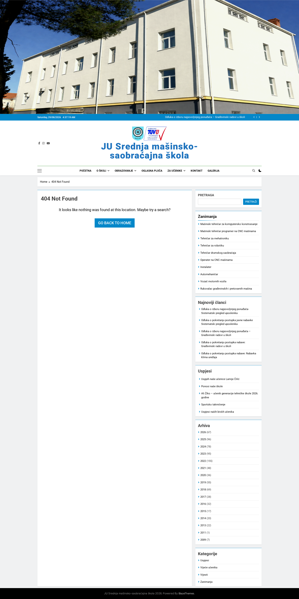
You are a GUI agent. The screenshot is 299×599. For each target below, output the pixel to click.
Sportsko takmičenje (213, 404)
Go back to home (114, 223)
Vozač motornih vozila (213, 281)
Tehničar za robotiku (212, 245)
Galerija (213, 170)
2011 (203, 532)
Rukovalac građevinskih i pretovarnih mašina (226, 288)
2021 (203, 468)
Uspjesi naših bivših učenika (217, 411)
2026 (203, 432)
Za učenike (174, 170)
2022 (203, 461)
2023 (203, 453)
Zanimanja (206, 581)
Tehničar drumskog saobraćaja (218, 252)
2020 (203, 475)
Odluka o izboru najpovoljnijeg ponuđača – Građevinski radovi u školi (205, 117)
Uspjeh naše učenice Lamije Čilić (220, 379)
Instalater (205, 267)
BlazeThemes (186, 593)
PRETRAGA (206, 195)
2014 (203, 518)
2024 (203, 446)
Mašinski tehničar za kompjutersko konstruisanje (228, 224)
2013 (203, 525)
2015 (203, 511)
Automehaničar (209, 274)
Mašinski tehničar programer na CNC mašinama (228, 231)
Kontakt (196, 170)
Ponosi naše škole (212, 386)
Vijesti (204, 574)
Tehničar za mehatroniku (214, 238)
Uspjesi (204, 560)
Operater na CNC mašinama (216, 259)
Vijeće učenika (208, 567)
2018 (203, 489)
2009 (203, 539)
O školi (101, 170)
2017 (203, 496)
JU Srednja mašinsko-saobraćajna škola (149, 151)
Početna (85, 170)
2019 (203, 482)
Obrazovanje (124, 170)
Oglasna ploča (152, 170)
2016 (203, 503)
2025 (203, 439)
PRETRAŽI (251, 201)
